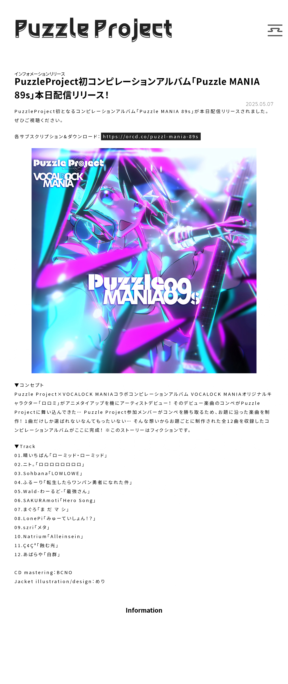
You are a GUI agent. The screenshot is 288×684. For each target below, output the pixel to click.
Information (144, 610)
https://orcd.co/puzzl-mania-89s (151, 136)
